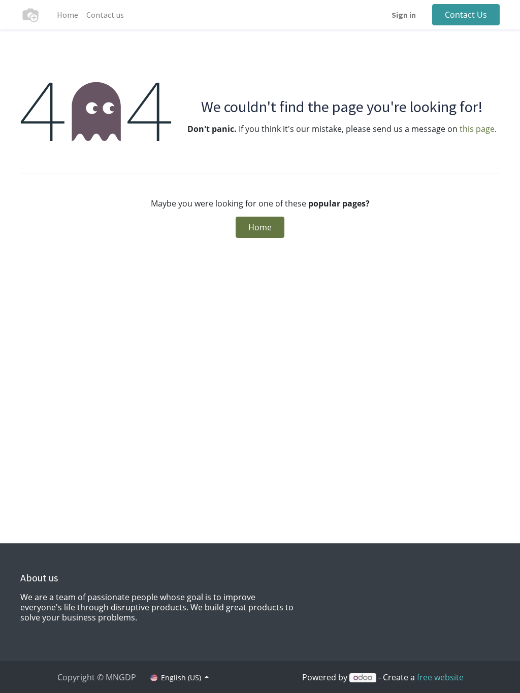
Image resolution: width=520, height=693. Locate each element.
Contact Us (466, 14)
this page (477, 128)
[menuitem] (67, 15)
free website (440, 677)
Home (260, 227)
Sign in (404, 15)
